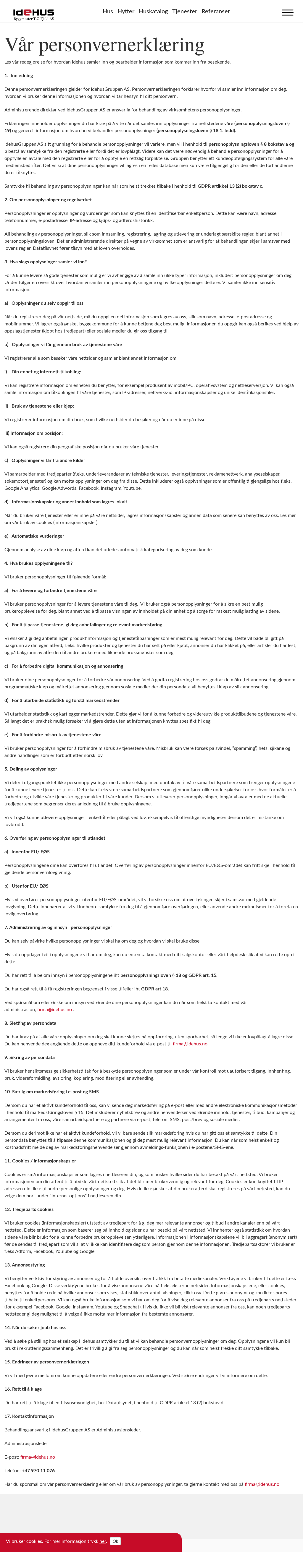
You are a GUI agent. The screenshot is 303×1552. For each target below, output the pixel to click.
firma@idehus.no (54, 1009)
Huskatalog (153, 11)
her (102, 1541)
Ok (115, 1541)
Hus (108, 11)
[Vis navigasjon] (286, 11)
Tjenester (184, 11)
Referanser (216, 11)
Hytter (125, 11)
